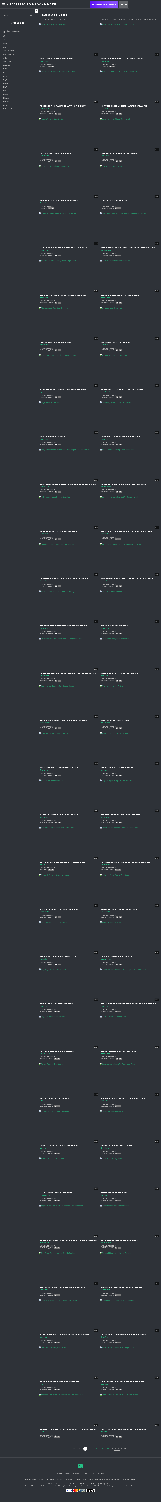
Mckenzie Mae (106, 959)
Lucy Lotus (104, 345)
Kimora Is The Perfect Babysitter (58, 957)
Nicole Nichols (45, 723)
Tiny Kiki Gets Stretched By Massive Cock (63, 862)
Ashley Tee (43, 203)
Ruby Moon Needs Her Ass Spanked (58, 531)
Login (123, 4)
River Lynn (104, 675)
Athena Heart (44, 345)
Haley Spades (45, 1195)
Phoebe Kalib (44, 108)
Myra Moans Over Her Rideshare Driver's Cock (65, 1335)
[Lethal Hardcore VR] (31, 4)
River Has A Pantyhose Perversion (119, 673)
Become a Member (104, 4)
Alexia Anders (44, 297)
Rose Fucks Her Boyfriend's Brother (59, 1382)
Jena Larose (105, 1101)
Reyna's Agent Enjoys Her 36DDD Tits (120, 815)
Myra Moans (44, 392)
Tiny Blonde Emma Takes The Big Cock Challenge (127, 579)
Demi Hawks (105, 156)
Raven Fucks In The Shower (54, 1098)
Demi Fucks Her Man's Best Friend (119, 153)
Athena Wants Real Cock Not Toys (58, 342)
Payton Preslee (45, 1053)
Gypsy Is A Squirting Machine (117, 1146)
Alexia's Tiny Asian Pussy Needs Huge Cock (63, 295)
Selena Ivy (43, 581)
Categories (17, 23)
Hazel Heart (105, 1431)
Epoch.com (35, 1486)
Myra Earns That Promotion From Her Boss (63, 390)
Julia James (105, 534)
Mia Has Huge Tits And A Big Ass (118, 768)
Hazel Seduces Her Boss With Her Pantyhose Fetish (68, 673)
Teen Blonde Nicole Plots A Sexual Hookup (63, 720)
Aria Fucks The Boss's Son (115, 720)
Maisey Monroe (45, 912)
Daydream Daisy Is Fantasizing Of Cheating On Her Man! (130, 248)
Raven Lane (44, 1101)
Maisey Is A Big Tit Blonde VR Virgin (59, 909)
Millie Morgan (105, 912)
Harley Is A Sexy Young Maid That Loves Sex (63, 248)
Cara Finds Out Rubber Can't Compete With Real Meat (129, 1004)
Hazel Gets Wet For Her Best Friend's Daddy (124, 1429)
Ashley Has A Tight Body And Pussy (59, 201)
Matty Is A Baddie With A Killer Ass (59, 815)
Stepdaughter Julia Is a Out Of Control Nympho (127, 531)
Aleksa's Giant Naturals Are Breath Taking (63, 626)
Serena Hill (104, 108)
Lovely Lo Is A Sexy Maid (114, 201)
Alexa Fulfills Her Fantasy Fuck (118, 1051)
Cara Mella (104, 1006)
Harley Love (44, 250)
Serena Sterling (106, 1290)
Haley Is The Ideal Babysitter (56, 1193)
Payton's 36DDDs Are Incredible (57, 1051)
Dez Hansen (44, 1431)
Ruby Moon (105, 61)
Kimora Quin (44, 959)
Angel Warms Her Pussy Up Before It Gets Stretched (68, 1240)
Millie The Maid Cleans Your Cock (119, 909)
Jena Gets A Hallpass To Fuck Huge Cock (123, 1098)
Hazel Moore (44, 156)
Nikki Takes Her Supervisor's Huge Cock (123, 1382)
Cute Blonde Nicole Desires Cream (119, 1240)
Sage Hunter (44, 61)
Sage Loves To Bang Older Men (56, 59)
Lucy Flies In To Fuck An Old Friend (59, 1146)
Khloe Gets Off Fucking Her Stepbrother (123, 484)
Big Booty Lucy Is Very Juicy (116, 342)
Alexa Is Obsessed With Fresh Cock (120, 295)
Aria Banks (104, 1195)
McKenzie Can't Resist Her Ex (116, 957)
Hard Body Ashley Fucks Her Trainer (120, 437)
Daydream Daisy (106, 250)
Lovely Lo (104, 203)
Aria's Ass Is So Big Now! (114, 1193)
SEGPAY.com (98, 1486)
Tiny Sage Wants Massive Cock (56, 1004)
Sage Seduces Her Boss (52, 437)
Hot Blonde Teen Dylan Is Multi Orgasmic (123, 1335)
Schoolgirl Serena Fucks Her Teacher (122, 1287)
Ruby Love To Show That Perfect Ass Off (123, 59)
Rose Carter (44, 1384)
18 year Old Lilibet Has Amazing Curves (122, 390)
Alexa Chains (105, 297)
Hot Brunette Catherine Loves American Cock (126, 862)
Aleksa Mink (44, 628)
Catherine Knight (106, 864)
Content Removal (131, 1486)
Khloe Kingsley (106, 486)
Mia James (104, 770)
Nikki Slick (104, 1384)
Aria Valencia (105, 723)
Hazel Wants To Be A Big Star (55, 153)
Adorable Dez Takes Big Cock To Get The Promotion (68, 1429)
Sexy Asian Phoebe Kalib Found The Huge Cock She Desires (71, 484)
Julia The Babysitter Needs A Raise (59, 768)
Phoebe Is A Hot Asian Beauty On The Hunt (63, 106)
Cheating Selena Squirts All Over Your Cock (64, 579)
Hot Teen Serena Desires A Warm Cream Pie (124, 106)
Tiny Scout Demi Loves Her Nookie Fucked (62, 1287)
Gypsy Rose (105, 1148)
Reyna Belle (105, 817)
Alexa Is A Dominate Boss (114, 626)
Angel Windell (44, 1242)
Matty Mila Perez (45, 817)
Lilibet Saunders (106, 392)
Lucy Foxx (43, 1148)
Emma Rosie (105, 581)
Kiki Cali (43, 864)
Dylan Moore (105, 1337)
